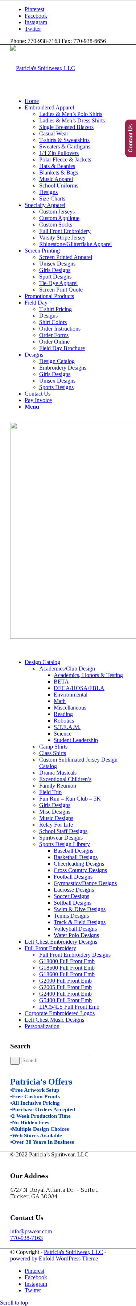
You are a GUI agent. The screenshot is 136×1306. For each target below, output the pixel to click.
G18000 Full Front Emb (67, 961)
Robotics (64, 720)
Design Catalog (42, 662)
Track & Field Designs (80, 922)
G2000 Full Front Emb (65, 981)
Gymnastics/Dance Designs (85, 883)
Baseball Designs (73, 851)
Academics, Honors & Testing (88, 675)
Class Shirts (52, 753)
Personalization (42, 1026)
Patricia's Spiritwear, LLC (73, 1252)
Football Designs (73, 877)
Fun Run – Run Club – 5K (70, 799)
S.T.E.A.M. (67, 727)
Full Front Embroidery (50, 948)
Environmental (70, 694)
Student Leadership (76, 740)
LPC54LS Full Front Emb (69, 1007)
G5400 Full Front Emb (65, 1000)
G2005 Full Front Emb (65, 987)
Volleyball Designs (75, 929)
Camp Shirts (53, 746)
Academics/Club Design (67, 668)
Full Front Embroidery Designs (75, 955)
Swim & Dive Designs (80, 909)
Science (62, 733)
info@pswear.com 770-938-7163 (31, 1234)
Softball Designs (72, 903)
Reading (63, 714)
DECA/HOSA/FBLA (79, 688)
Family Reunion (57, 786)
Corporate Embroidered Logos (60, 1013)
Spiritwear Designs (61, 838)
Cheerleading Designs (79, 864)
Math (60, 701)
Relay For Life (56, 825)
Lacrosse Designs (74, 890)
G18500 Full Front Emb (67, 968)
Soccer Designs (71, 896)
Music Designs (56, 818)
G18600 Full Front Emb (67, 974)
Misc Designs (54, 812)
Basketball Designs (76, 857)
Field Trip (50, 792)
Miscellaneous (70, 707)
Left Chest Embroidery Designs (61, 942)
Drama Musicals (58, 773)
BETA (61, 681)
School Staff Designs (63, 831)
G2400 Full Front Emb (65, 994)
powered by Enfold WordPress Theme (54, 1258)
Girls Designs (54, 805)
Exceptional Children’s (65, 779)
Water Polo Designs (76, 935)
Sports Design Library (64, 844)
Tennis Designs (71, 916)
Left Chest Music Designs (54, 1020)
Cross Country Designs (80, 870)
